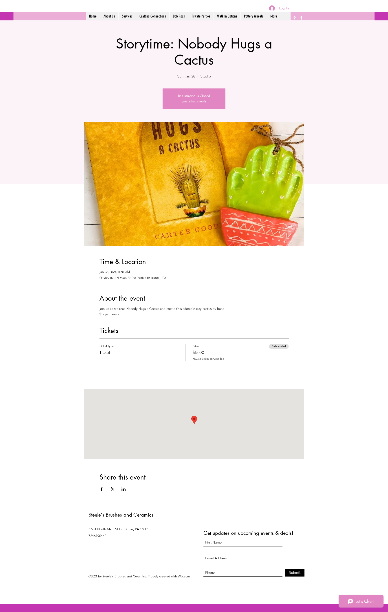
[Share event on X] (112, 489)
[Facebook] (301, 18)
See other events (194, 101)
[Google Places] (294, 18)
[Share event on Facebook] (101, 489)
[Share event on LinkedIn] (123, 489)
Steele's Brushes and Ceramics (120, 515)
